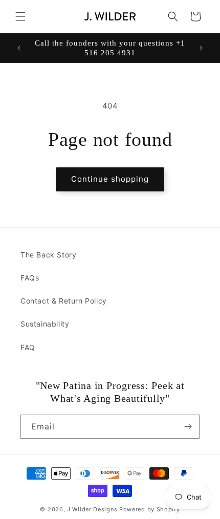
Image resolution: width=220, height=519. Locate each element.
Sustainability (44, 323)
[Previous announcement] (19, 48)
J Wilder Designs (93, 509)
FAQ (27, 347)
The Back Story (48, 254)
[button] (20, 16)
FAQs (29, 277)
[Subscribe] (188, 427)
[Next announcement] (201, 48)
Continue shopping (110, 179)
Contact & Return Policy (63, 300)
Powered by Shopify (149, 509)
